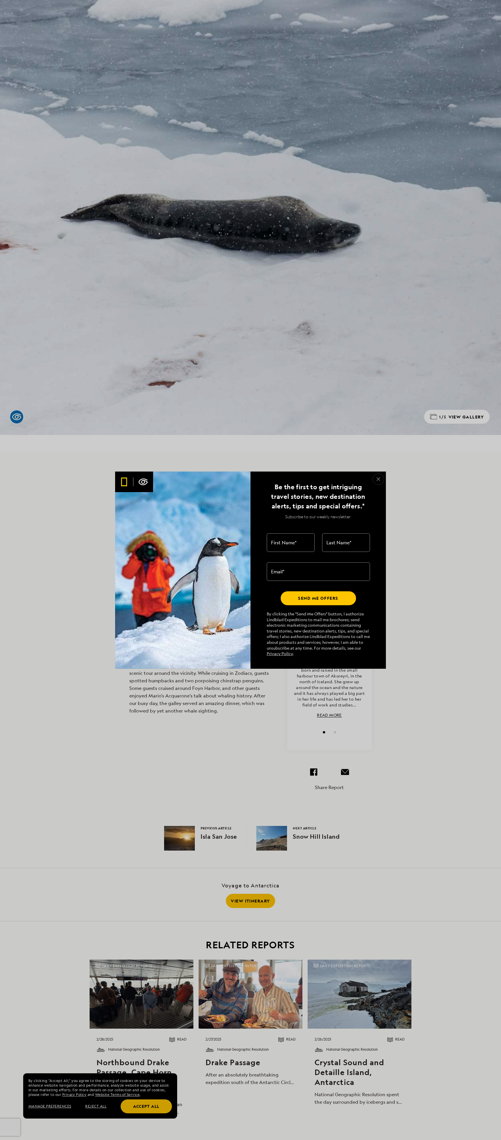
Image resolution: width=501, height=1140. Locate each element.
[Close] (378, 479)
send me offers (318, 598)
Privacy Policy (280, 653)
